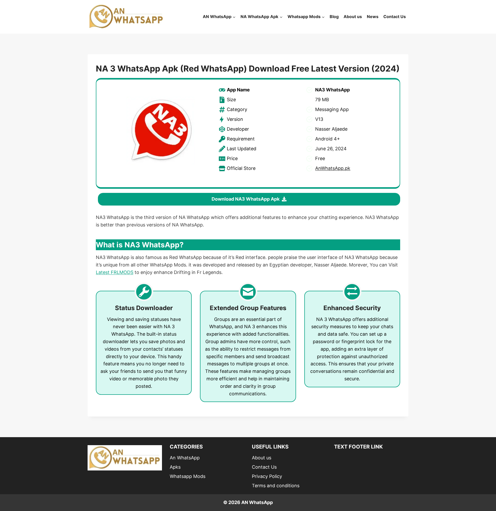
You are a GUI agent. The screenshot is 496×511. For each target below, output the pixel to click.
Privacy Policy (267, 476)
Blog (334, 16)
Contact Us (394, 16)
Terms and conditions (275, 485)
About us (353, 16)
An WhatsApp (185, 457)
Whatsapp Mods (187, 476)
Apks (175, 467)
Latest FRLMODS (114, 272)
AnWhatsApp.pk (332, 168)
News (372, 16)
